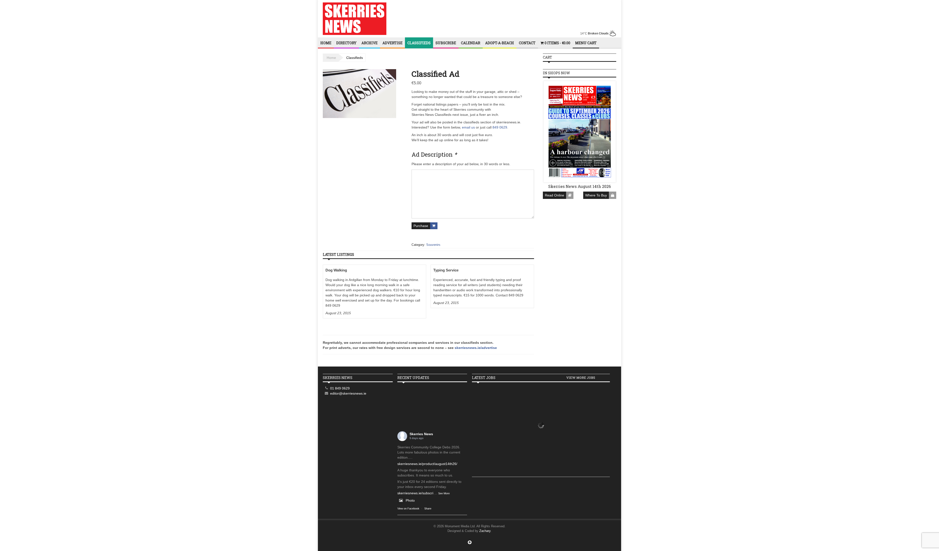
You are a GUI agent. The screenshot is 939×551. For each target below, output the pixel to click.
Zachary (485, 531)
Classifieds (419, 43)
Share (427, 508)
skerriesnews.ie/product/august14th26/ (427, 464)
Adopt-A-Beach (499, 43)
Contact (527, 43)
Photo (410, 500)
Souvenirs (433, 245)
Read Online (554, 195)
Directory (346, 43)
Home (325, 43)
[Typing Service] (482, 286)
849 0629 (499, 127)
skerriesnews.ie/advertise (476, 348)
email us (468, 127)
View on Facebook (408, 508)
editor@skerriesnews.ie (348, 393)
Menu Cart (586, 43)
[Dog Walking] (374, 291)
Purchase (421, 226)
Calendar (470, 43)
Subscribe (446, 43)
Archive (369, 43)
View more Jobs (580, 377)
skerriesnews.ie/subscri (415, 493)
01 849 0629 (340, 388)
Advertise (392, 43)
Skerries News (421, 434)
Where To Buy (596, 195)
